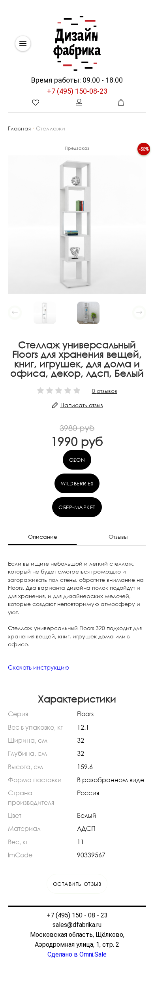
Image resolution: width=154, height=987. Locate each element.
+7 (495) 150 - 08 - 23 (77, 915)
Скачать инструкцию (38, 667)
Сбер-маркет (77, 507)
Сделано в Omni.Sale (77, 954)
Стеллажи (51, 128)
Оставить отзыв (77, 884)
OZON (77, 460)
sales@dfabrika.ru (77, 924)
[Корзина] (121, 102)
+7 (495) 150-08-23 (77, 91)
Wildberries (77, 483)
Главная (19, 128)
